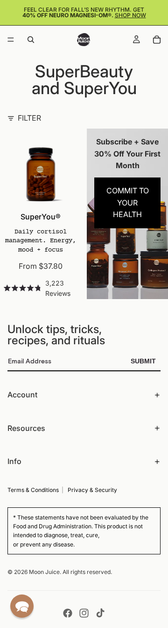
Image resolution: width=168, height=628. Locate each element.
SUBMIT (143, 361)
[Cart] (157, 39)
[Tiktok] (100, 613)
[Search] (31, 39)
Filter (29, 118)
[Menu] (10, 39)
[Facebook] (67, 613)
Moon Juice (44, 571)
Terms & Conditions (33, 489)
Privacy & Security (92, 489)
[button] (22, 606)
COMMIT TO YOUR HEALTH (127, 202)
